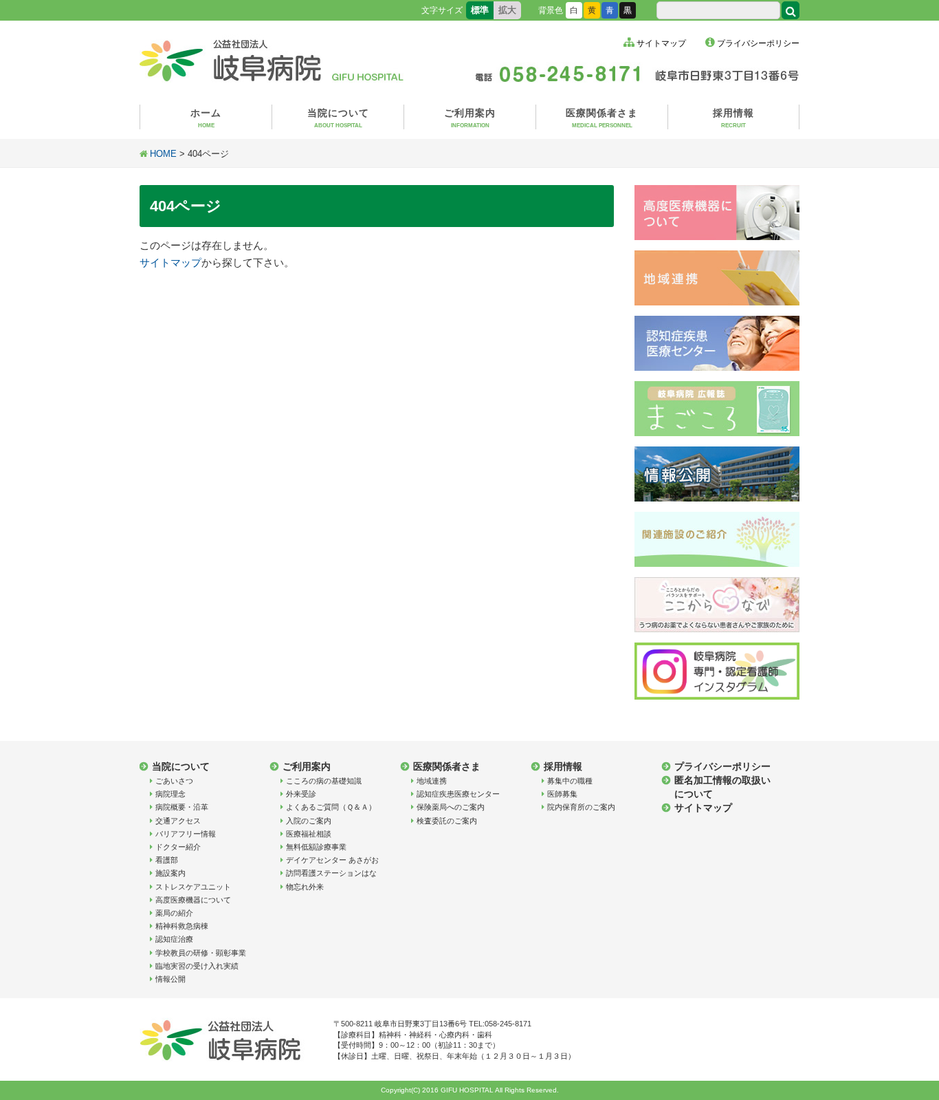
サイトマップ (661, 43)
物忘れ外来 (305, 887)
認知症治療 (174, 939)
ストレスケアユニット (193, 887)
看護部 (166, 860)
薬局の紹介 (174, 913)
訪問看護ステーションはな (331, 873)
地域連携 (432, 781)
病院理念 (170, 794)
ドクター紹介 (178, 847)
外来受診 (301, 794)
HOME (163, 154)
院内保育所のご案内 (581, 807)
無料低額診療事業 (316, 847)
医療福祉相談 (308, 834)
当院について (338, 118)
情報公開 (170, 979)
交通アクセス (178, 821)
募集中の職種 (570, 781)
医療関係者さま (602, 118)
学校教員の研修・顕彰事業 (200, 953)
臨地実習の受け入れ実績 (197, 966)
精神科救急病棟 (181, 926)
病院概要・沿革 (181, 807)
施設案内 (170, 873)
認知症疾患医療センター (458, 794)
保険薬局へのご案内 (451, 807)
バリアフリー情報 (185, 834)
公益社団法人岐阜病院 (274, 58)
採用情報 (733, 118)
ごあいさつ (174, 781)
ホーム (205, 118)
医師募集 (562, 794)
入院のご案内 (308, 821)
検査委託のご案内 (447, 821)
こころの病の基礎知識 (324, 781)
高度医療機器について (193, 900)
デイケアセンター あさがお (332, 860)
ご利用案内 (470, 118)
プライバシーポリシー (758, 43)
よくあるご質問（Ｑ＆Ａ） (331, 807)
